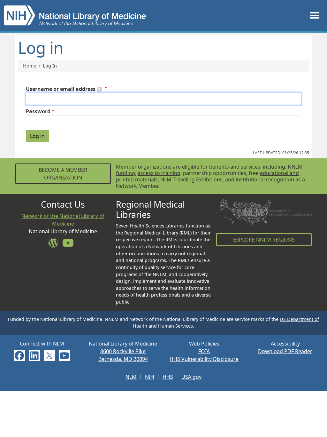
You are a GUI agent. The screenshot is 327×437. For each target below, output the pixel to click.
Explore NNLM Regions (264, 239)
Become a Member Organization (63, 173)
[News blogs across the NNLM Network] (55, 244)
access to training (159, 173)
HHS (168, 376)
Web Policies (204, 343)
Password (38, 111)
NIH (149, 376)
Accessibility (285, 343)
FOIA (204, 351)
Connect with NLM (42, 343)
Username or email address (60, 88)
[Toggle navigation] (314, 15)
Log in (37, 135)
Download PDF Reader (285, 351)
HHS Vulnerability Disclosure (204, 358)
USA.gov (191, 376)
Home (29, 66)
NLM (131, 376)
